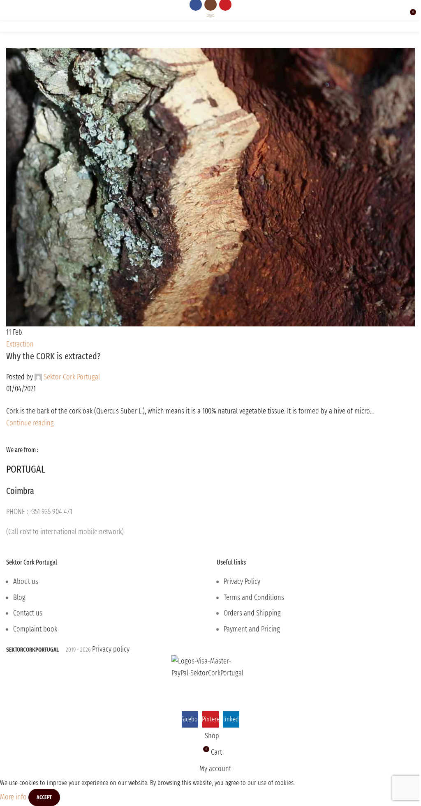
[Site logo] (211, 14)
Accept (44, 797)
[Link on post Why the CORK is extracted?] (210, 355)
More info (14, 796)
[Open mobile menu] (9, 15)
